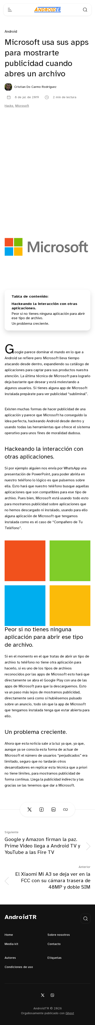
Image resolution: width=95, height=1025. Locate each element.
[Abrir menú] (10, 10)
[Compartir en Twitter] (29, 809)
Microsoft (22, 106)
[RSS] (52, 995)
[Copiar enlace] (65, 809)
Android (11, 32)
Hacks (9, 106)
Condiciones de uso (19, 967)
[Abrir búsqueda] (85, 10)
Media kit (11, 944)
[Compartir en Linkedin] (53, 809)
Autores (10, 958)
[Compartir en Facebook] (41, 809)
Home (9, 935)
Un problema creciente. (30, 324)
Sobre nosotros (59, 935)
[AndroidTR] (47, 10)
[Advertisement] (47, 171)
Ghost (69, 1013)
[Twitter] (43, 995)
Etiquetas (55, 958)
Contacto (54, 944)
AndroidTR (21, 917)
